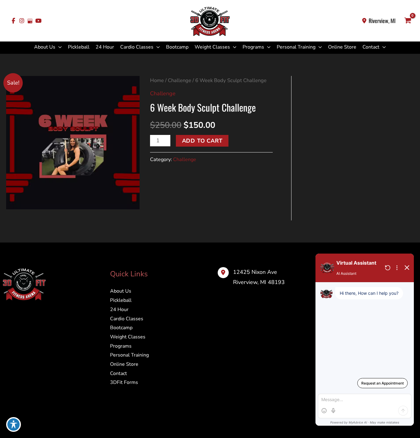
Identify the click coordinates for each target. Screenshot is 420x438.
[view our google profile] (30, 20)
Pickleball (78, 47)
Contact (371, 47)
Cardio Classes (136, 47)
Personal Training (296, 47)
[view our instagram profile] (22, 20)
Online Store (342, 47)
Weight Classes (212, 47)
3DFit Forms (124, 382)
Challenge (179, 80)
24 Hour (105, 47)
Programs (253, 47)
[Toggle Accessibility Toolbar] (13, 424)
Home (157, 80)
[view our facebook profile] (13, 20)
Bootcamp (177, 47)
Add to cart (202, 140)
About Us (44, 47)
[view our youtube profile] (38, 20)
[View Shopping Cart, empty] (408, 21)
